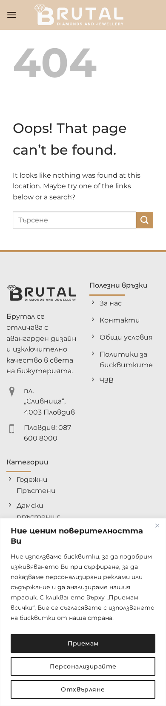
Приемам (83, 643)
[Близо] (157, 525)
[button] (11, 14)
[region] (83, 612)
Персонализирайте (83, 666)
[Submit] (144, 220)
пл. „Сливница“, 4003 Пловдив (49, 401)
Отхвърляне (83, 689)
